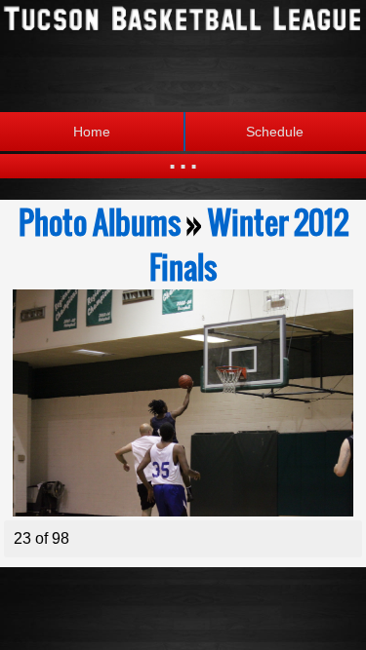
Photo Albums (100, 222)
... (183, 155)
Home (91, 131)
